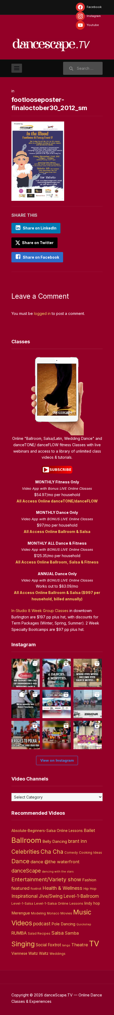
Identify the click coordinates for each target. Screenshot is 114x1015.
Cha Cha (52, 851)
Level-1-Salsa (22, 903)
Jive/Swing (51, 896)
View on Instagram (57, 760)
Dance (20, 861)
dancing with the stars (58, 871)
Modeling (38, 913)
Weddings (57, 954)
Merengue (20, 913)
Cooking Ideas (90, 852)
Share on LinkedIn (39, 228)
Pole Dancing (63, 924)
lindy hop (92, 903)
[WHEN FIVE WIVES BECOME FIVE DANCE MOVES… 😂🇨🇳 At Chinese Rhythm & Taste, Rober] (87, 673)
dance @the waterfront (55, 861)
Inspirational (24, 896)
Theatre (79, 944)
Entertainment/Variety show (46, 879)
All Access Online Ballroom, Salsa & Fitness (57, 562)
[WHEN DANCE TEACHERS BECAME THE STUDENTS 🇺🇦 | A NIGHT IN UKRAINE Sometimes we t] (25, 704)
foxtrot (35, 888)
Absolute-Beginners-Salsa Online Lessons (47, 831)
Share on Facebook (41, 257)
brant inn (77, 841)
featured (20, 888)
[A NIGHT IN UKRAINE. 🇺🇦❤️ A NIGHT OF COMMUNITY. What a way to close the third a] (56, 735)
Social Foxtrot (48, 944)
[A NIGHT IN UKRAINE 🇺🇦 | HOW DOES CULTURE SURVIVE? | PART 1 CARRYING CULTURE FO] (87, 704)
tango (66, 945)
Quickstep (83, 924)
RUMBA (19, 933)
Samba (72, 933)
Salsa (57, 933)
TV (94, 943)
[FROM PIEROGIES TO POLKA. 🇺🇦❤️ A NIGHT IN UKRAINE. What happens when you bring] (25, 735)
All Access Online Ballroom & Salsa (57, 531)
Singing (23, 944)
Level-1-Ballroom (81, 896)
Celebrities (25, 851)
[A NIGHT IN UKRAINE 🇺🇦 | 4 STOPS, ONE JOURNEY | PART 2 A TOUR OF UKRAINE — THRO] (56, 704)
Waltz (44, 953)
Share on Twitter (37, 242)
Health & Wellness (62, 888)
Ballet (89, 830)
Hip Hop (90, 888)
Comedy (71, 852)
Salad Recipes (39, 933)
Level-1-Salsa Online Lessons (58, 903)
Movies (66, 913)
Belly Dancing (54, 841)
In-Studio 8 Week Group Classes (39, 610)
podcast (41, 923)
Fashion (89, 880)
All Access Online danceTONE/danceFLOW (57, 501)
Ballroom (26, 840)
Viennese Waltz (24, 953)
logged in (42, 313)
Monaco (53, 913)
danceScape (26, 870)
